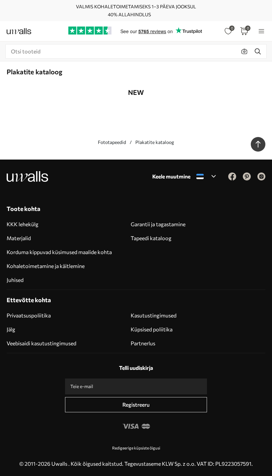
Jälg (11, 329)
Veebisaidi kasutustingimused (41, 343)
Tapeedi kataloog (151, 238)
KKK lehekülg (22, 224)
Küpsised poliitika (151, 329)
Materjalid (19, 238)
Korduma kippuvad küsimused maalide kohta (59, 252)
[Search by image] (244, 51)
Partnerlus (143, 343)
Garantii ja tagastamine (158, 224)
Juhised (15, 280)
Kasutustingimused (153, 315)
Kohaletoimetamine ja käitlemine (46, 266)
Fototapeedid (112, 142)
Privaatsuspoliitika (29, 315)
